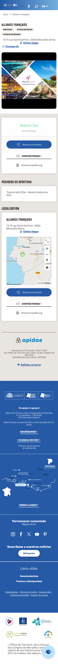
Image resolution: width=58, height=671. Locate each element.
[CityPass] (21, 6)
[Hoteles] (19, 6)
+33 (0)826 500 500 (27, 439)
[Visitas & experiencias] (24, 6)
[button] (36, 6)
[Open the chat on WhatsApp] (48, 651)
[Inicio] (16, 6)
